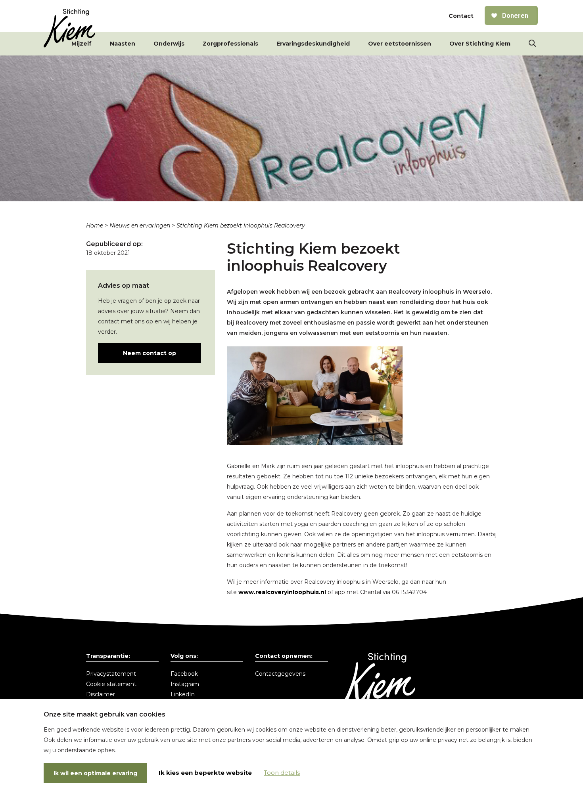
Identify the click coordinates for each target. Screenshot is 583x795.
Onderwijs (168, 43)
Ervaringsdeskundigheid (313, 43)
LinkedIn (183, 694)
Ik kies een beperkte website (205, 772)
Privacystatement (111, 673)
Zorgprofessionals (230, 43)
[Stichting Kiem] (69, 28)
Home (94, 225)
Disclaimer (100, 694)
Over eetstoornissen (399, 43)
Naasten (122, 43)
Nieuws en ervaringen (139, 225)
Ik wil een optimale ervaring (95, 773)
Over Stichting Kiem (479, 43)
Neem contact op (149, 353)
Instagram (185, 684)
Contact (461, 15)
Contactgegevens (280, 673)
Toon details (282, 772)
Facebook (184, 673)
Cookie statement (111, 684)
